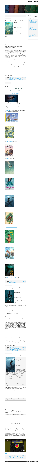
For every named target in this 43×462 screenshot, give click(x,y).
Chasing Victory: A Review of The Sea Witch (14, 288)
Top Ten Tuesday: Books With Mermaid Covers (14, 85)
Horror (20, 78)
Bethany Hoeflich (13, 348)
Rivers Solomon (20, 457)
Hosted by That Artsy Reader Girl (16, 93)
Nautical (20, 349)
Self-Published (22, 79)
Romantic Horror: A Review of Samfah (14, 21)
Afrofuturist (14, 456)
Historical (18, 78)
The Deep (6, 453)
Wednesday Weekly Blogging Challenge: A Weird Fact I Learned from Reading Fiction (33, 22)
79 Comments (24, 281)
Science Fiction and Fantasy (13, 77)
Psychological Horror (14, 79)
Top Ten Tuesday (14, 282)
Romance (19, 79)
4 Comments (24, 77)
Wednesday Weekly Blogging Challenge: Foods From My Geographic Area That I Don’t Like (33, 27)
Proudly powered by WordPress (27, 461)
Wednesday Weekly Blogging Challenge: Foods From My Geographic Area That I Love (33, 33)
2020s (10, 78)
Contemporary (8, 457)
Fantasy (16, 78)
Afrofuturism (10, 456)
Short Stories (11, 350)
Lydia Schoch (33, 1)
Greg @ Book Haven (8, 110)
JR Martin (8, 79)
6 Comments (24, 455)
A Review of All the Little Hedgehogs (32, 25)
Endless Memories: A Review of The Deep (15, 356)
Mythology (17, 349)
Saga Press (23, 457)
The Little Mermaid (15, 350)
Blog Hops (11, 281)
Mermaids (10, 79)
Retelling (22, 349)
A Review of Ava (30, 36)
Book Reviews (12, 78)
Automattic (36, 461)
